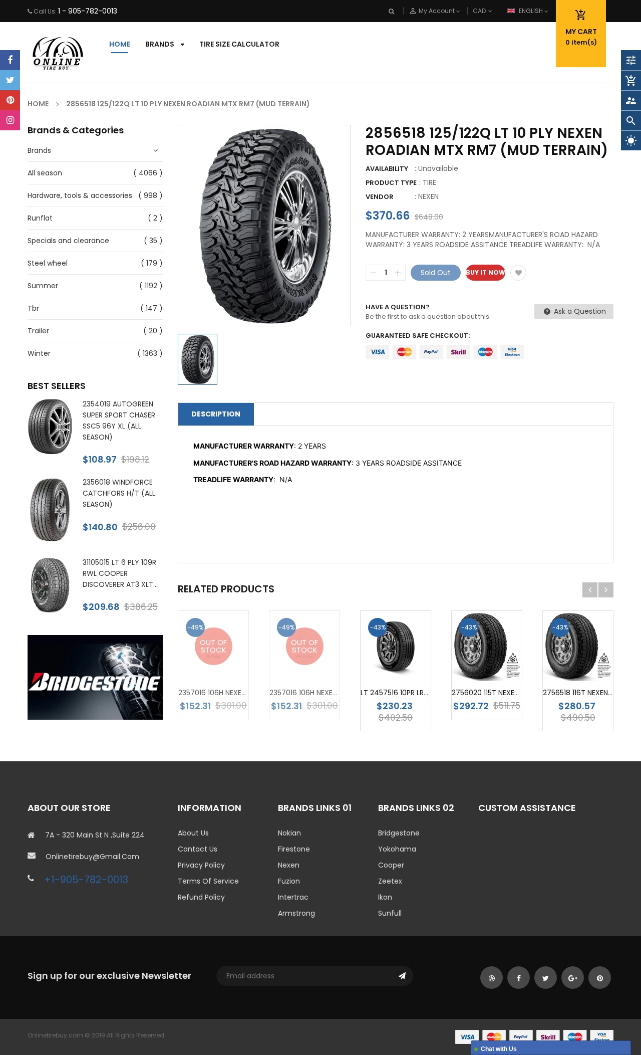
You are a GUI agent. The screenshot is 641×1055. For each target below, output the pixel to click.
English (531, 11)
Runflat (40, 218)
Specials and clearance (68, 241)
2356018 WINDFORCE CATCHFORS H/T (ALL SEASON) (119, 493)
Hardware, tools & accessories (80, 195)
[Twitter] (10, 80)
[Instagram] (10, 120)
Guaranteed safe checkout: (418, 335)
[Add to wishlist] (518, 273)
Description (215, 414)
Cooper (391, 865)
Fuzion (289, 881)
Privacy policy (201, 865)
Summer (43, 286)
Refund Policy (201, 897)
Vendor (380, 196)
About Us (193, 833)
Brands (39, 150)
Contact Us (197, 849)
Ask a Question (579, 311)
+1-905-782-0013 (86, 879)
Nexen (288, 865)
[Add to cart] (410, 662)
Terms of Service (208, 881)
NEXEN (428, 196)
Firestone (294, 849)
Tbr (33, 308)
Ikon (385, 897)
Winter (39, 353)
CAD (495, 11)
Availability (387, 168)
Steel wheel (48, 263)
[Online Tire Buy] (534, 1036)
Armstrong (296, 913)
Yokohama (397, 849)
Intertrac (293, 897)
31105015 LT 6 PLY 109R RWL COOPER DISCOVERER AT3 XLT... (120, 573)
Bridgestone (399, 833)
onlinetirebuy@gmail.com (92, 857)
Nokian (289, 833)
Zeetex (390, 881)
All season (45, 173)
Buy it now (485, 272)
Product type (391, 182)
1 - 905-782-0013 (87, 11)
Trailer (38, 331)
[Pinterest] (10, 100)
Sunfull (390, 913)
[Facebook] (10, 60)
